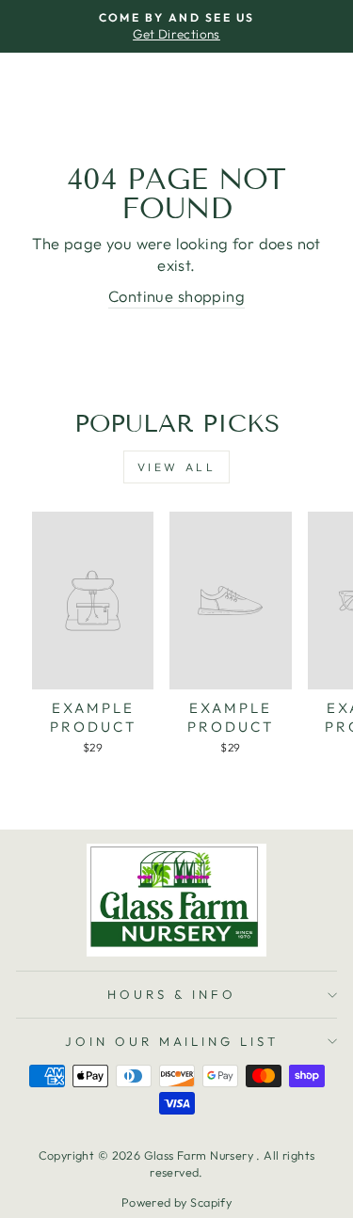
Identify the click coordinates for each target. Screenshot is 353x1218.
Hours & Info (171, 994)
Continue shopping (176, 296)
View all (177, 467)
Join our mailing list (172, 1041)
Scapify (211, 1202)
